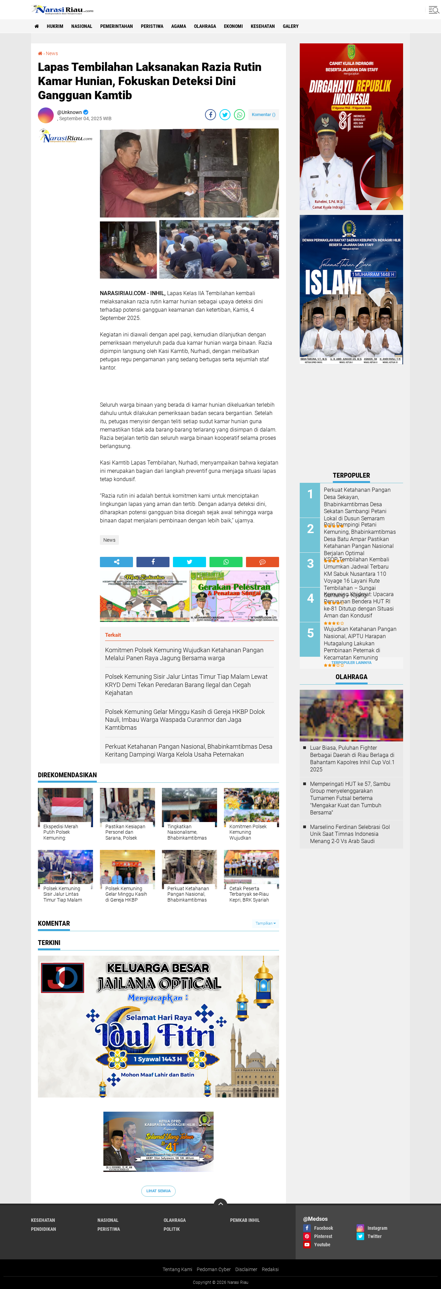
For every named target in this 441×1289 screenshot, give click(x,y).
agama (178, 26)
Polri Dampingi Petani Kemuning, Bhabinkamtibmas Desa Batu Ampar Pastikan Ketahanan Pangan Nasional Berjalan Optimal (360, 539)
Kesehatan (263, 26)
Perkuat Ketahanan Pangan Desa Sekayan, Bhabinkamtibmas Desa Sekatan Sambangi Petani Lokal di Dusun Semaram (357, 504)
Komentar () (264, 114)
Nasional (81, 26)
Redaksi (270, 1269)
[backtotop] (220, 1205)
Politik (172, 1229)
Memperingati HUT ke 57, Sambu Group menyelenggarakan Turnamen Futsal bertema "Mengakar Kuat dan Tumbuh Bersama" (350, 798)
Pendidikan (43, 1229)
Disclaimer (246, 1269)
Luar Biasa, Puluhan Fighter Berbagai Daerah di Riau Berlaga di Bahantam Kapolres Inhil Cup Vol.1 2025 (352, 758)
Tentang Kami (177, 1269)
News (52, 53)
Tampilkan (265, 923)
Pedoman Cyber (214, 1269)
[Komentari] (262, 562)
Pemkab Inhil (245, 1220)
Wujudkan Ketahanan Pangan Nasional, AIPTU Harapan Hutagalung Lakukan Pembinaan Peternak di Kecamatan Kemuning (360, 643)
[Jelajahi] (433, 9)
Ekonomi (233, 26)
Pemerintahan (116, 26)
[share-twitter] (224, 114)
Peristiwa (152, 26)
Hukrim (55, 26)
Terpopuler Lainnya (351, 663)
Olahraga (205, 26)
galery (291, 26)
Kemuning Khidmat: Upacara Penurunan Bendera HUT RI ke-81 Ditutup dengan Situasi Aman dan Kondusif (359, 605)
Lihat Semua (158, 1191)
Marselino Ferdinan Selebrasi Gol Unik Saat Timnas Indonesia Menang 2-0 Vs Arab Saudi (350, 834)
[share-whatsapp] (239, 114)
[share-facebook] (210, 114)
